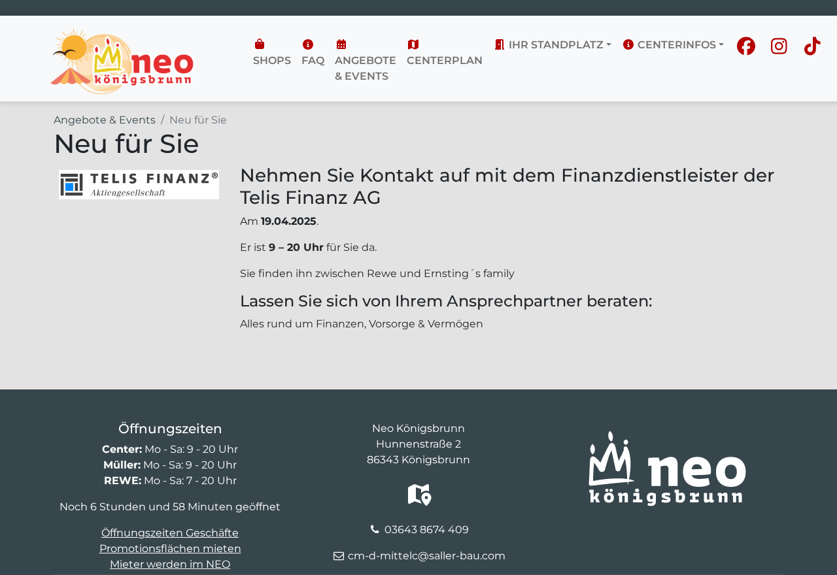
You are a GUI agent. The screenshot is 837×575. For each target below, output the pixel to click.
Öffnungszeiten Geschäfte (170, 533)
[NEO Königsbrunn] (122, 36)
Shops (272, 60)
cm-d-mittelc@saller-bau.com (426, 556)
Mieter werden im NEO (170, 564)
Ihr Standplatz (555, 45)
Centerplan (445, 60)
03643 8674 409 (426, 529)
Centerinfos (675, 45)
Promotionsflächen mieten (170, 548)
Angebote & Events (365, 68)
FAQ (312, 60)
